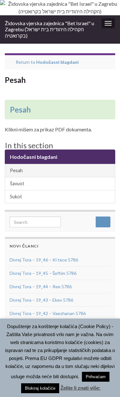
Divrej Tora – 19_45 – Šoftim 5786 (43, 273)
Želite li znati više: (80, 388)
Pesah (20, 109)
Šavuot (17, 183)
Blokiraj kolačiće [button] (40, 388)
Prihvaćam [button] (96, 376)
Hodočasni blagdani (57, 62)
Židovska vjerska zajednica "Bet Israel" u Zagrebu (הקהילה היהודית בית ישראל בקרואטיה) (49, 29)
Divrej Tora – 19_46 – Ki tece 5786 (44, 259)
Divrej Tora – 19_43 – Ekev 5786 (41, 300)
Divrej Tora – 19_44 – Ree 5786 (41, 286)
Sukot (16, 196)
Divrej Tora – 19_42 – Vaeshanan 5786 (48, 313)
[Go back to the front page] (60, 7)
